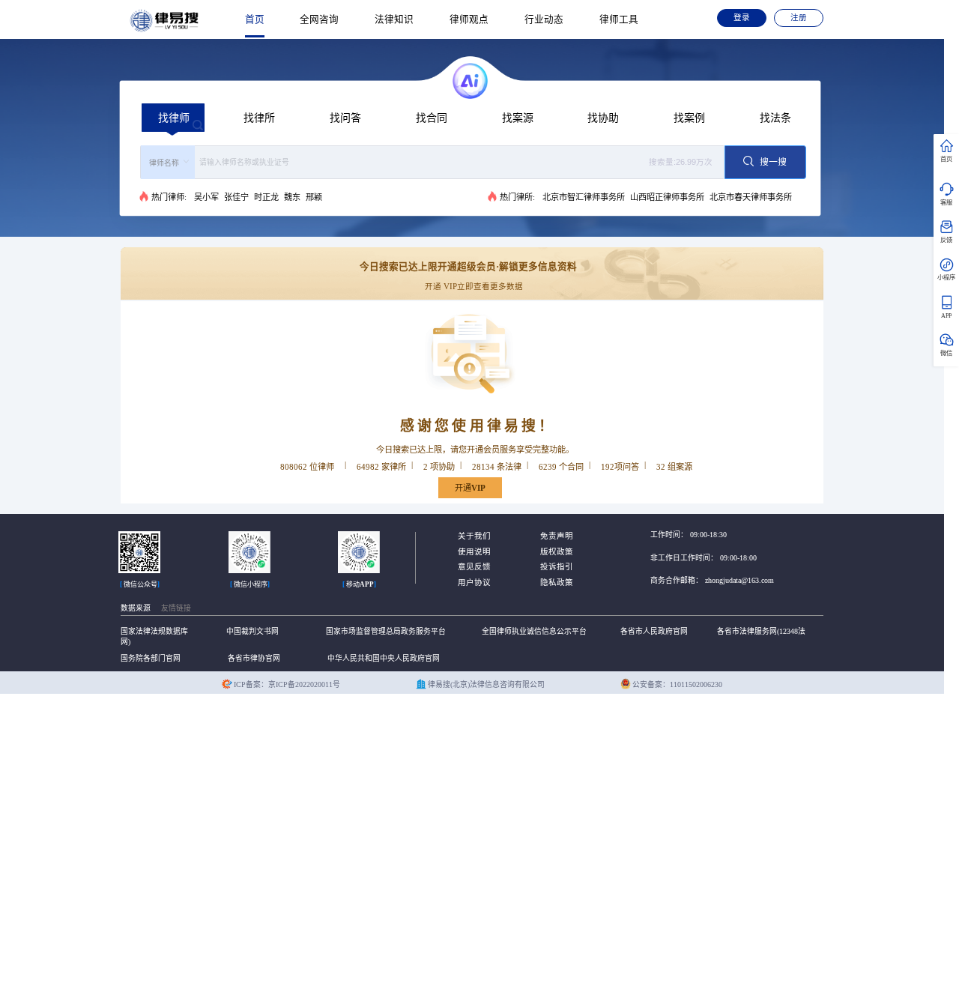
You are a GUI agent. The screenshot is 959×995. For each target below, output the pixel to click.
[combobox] (432, 162)
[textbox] (457, 162)
